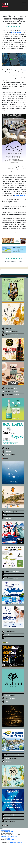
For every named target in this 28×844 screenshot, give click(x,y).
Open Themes (12, 842)
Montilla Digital (17, 261)
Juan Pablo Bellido (19, 195)
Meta (24, 70)
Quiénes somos (5, 830)
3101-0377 (7, 838)
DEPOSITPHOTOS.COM (21, 235)
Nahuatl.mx (21, 842)
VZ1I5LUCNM (10, 839)
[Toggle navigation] (24, 3)
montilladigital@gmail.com (9, 836)
